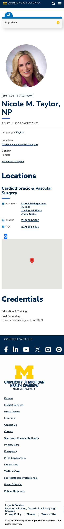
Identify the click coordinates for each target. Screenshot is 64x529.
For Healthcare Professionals (20, 477)
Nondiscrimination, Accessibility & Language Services (30, 509)
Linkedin (15, 349)
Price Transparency (15, 458)
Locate (5, 236)
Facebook (6, 349)
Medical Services (13, 405)
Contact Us (10, 424)
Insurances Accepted (13, 161)
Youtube (26, 349)
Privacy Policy (13, 514)
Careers (8, 431)
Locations (9, 418)
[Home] (22, 4)
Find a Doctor (12, 411)
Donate (8, 398)
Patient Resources (14, 491)
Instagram (48, 349)
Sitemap (31, 514)
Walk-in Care (12, 471)
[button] (53, 4)
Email (59, 349)
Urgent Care (11, 464)
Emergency (10, 451)
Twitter (37, 349)
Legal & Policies (14, 505)
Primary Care (11, 444)
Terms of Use (49, 514)
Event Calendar (13, 484)
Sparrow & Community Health (21, 438)
